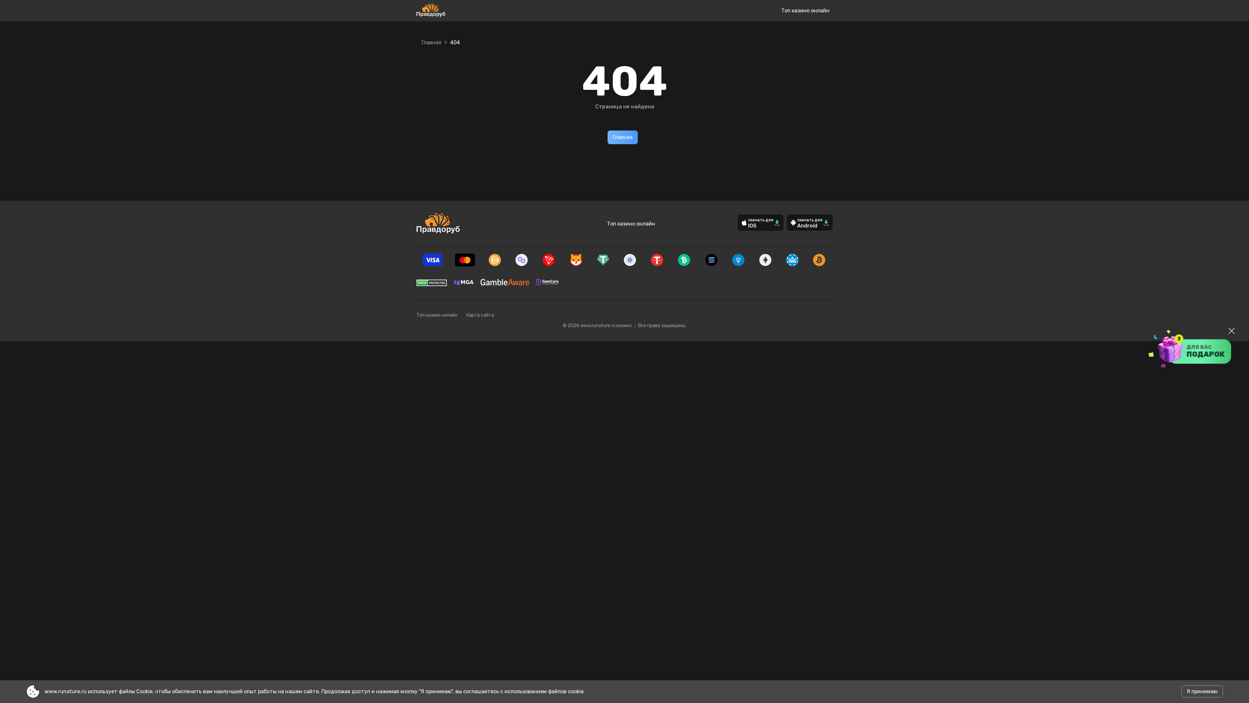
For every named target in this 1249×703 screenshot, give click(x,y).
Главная (431, 42)
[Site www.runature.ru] (452, 10)
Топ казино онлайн (805, 10)
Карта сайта (480, 315)
